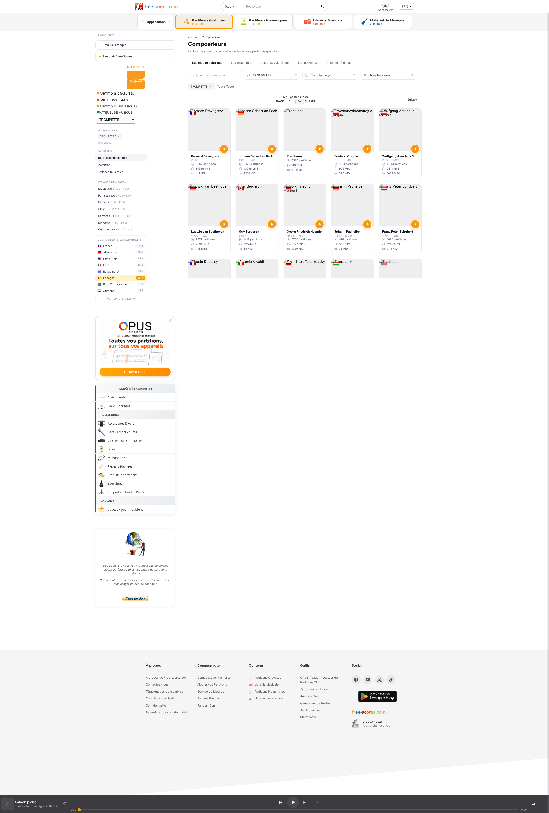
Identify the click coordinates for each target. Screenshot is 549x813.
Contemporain (115, 229)
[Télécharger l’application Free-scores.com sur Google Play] (377, 696)
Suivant (412, 99)
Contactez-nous (157, 684)
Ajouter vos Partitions (212, 684)
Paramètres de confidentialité (166, 712)
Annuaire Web (310, 696)
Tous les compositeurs (112, 157)
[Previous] (280, 802)
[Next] (305, 802)
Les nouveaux (308, 62)
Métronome (308, 717)
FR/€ (405, 6)
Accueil (193, 37)
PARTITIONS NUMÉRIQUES (118, 106)
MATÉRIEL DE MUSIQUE (115, 112)
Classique (112, 209)
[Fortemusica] (355, 723)
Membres (104, 165)
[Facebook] (356, 679)
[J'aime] (65, 804)
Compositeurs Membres (214, 677)
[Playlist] (543, 804)
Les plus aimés (241, 62)
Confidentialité (156, 705)
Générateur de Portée (315, 703)
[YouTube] (367, 679)
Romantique (114, 216)
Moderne (112, 222)
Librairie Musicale (266, 684)
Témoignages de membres (164, 691)
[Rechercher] (323, 6)
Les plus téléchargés (207, 62)
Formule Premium (209, 698)
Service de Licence (210, 691)
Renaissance (115, 195)
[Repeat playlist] (317, 802)
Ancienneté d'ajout (339, 62)
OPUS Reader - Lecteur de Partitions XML (319, 680)
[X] (379, 679)
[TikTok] (390, 679)
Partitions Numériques (269, 691)
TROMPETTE (109, 136)
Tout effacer (105, 142)
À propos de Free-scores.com (166, 677)
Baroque (112, 202)
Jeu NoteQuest (310, 710)
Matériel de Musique (268, 698)
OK (300, 101)
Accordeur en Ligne (314, 689)
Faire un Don (206, 705)
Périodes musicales (110, 172)
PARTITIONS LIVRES (113, 100)
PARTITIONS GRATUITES (116, 93)
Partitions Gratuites (267, 677)
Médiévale (113, 188)
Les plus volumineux (275, 62)
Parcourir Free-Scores (117, 56)
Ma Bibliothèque (115, 45)
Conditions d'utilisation (161, 698)
